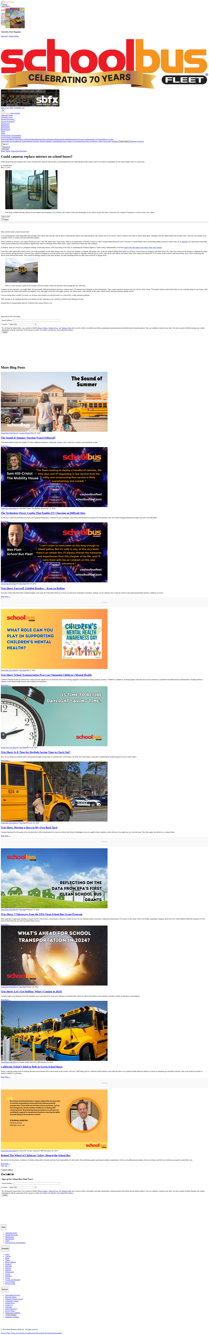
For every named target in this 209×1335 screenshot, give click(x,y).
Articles (21, 2)
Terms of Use (15, 1333)
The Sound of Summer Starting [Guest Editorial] (28, 437)
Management (5, 128)
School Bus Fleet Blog (19, 151)
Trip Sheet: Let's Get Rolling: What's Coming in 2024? (31, 991)
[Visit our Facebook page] (2, 1175)
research (185, 242)
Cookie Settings (124, 141)
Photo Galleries (24, 139)
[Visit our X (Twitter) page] (6, 1175)
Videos (16, 139)
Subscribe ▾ (5, 6)
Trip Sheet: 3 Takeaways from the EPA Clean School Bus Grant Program (41, 914)
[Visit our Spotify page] (13, 1175)
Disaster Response (7, 119)
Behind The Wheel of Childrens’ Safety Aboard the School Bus (35, 1155)
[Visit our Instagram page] (11, 1175)
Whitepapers (58, 139)
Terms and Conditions (110, 141)
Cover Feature (9, 2)
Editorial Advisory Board (35, 141)
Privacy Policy (98, 141)
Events (65, 139)
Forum (76, 139)
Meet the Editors (21, 141)
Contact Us (71, 141)
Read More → (6, 446)
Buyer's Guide (108, 139)
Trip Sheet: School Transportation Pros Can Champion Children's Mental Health (46, 675)
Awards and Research (86, 139)
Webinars (71, 139)
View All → (5, 1166)
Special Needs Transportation (11, 135)
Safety (3, 131)
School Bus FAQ (87, 141)
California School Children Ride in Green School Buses (32, 1066)
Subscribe (4, 36)
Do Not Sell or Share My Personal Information (46, 1333)
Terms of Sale (25, 1333)
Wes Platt (22, 584)
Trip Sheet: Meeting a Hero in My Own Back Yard (29, 827)
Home (3, 151)
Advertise (78, 141)
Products (33, 139)
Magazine (39, 139)
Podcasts (45, 139)
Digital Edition (14, 36)
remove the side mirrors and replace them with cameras (143, 247)
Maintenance (5, 124)
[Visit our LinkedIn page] (4, 1175)
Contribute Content (50, 141)
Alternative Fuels (7, 115)
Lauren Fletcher (24, 433)
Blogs (12, 139)
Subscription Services (8, 141)
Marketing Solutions (137, 141)
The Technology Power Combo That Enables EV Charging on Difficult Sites (43, 513)
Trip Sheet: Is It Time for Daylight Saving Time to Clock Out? (35, 752)
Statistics (51, 139)
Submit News (62, 141)
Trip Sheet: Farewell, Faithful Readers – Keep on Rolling (33, 588)
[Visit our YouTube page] (8, 1175)
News (16, 2)
